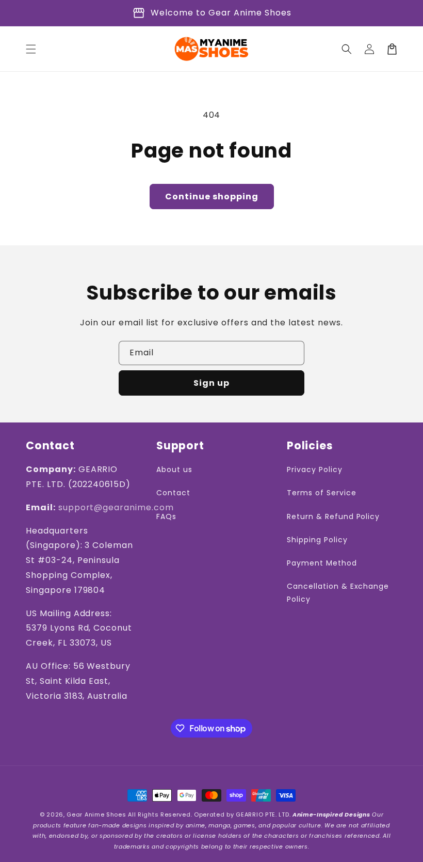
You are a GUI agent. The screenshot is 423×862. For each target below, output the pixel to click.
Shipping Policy (317, 540)
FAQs (166, 516)
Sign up (211, 383)
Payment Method (321, 563)
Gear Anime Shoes (96, 814)
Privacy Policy (314, 469)
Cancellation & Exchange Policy (338, 592)
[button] (31, 49)
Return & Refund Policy (333, 516)
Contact (173, 493)
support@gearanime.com (116, 507)
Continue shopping (211, 196)
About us (174, 469)
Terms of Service (321, 493)
